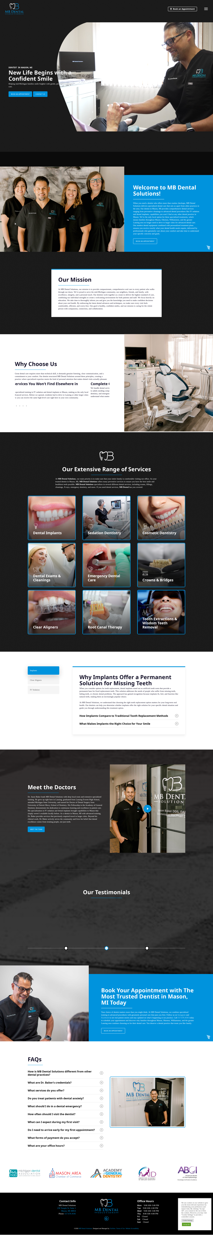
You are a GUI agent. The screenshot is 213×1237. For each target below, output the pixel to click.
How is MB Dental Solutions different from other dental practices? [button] (60, 1073)
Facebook (105, 1018)
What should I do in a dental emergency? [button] (55, 1106)
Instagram (182, 1015)
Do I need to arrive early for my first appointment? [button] (61, 1130)
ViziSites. (113, 1228)
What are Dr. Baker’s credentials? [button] (49, 1082)
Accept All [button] (186, 1224)
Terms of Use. (120, 1228)
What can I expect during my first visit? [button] (53, 1122)
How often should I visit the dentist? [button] (51, 1114)
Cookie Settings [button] (187, 1220)
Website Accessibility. (132, 1228)
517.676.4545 (183, 1018)
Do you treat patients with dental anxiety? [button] (56, 1098)
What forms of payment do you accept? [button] (54, 1138)
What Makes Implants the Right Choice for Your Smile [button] (114, 723)
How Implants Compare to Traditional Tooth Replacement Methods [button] (123, 716)
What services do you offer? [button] (46, 1090)
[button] (206, 9)
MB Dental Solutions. (85, 1228)
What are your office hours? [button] (46, 1145)
